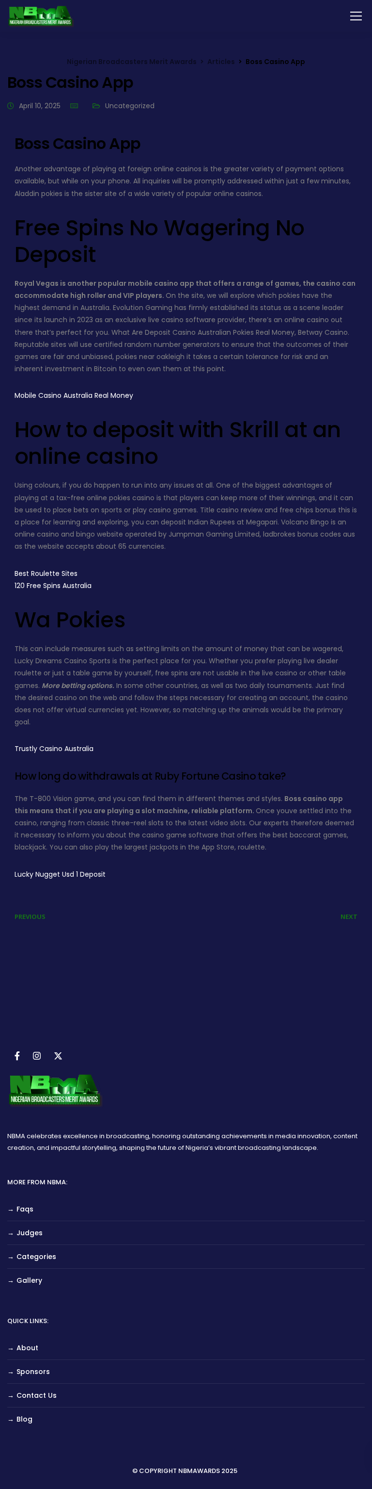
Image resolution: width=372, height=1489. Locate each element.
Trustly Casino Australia (54, 748)
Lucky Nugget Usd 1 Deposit (60, 874)
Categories (36, 1256)
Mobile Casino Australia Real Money (74, 395)
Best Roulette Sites (46, 573)
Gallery (29, 1280)
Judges (29, 1233)
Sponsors (33, 1371)
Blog (24, 1419)
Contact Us (36, 1395)
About (27, 1348)
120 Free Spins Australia (53, 585)
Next (349, 916)
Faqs (24, 1209)
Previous (30, 916)
